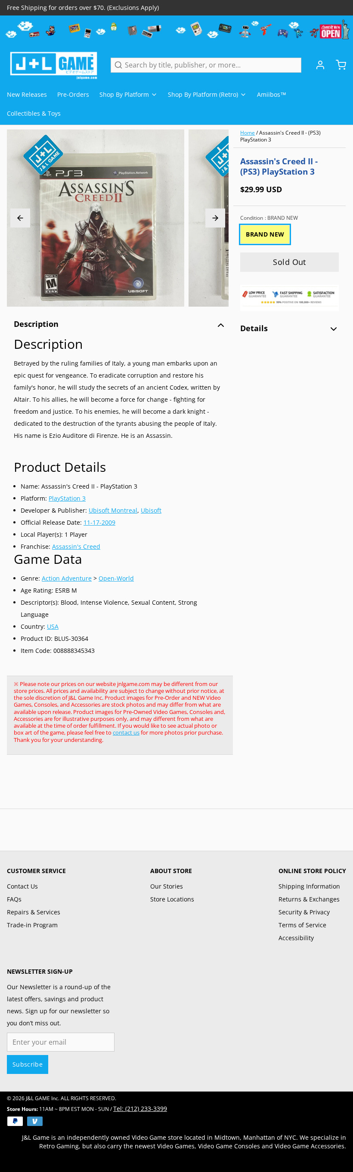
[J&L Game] (53, 65)
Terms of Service (302, 925)
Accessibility (296, 938)
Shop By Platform (124, 94)
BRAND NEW (265, 234)
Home (247, 132)
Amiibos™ (271, 94)
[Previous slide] (20, 218)
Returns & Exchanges (309, 899)
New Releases (27, 94)
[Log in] (316, 65)
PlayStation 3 (67, 498)
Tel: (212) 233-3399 (140, 1108)
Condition (269, 218)
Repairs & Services (33, 912)
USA (53, 626)
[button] (289, 262)
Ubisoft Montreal (113, 510)
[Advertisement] (163, 786)
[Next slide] (215, 218)
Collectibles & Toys (34, 113)
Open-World (116, 578)
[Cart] (337, 65)
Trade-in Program (32, 925)
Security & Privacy (304, 912)
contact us (126, 732)
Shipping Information (309, 886)
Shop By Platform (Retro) (203, 94)
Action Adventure (67, 578)
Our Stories (166, 886)
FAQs (14, 899)
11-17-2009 (99, 522)
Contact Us (22, 886)
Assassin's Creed (76, 546)
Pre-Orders (73, 94)
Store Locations (172, 899)
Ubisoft (151, 510)
